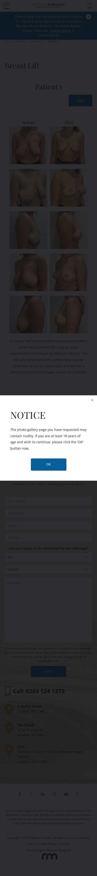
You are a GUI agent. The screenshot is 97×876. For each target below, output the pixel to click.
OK (48, 464)
